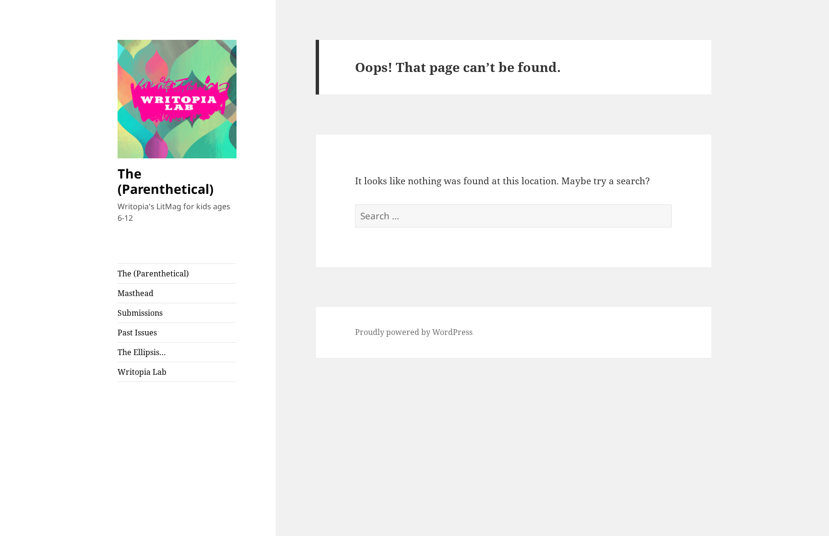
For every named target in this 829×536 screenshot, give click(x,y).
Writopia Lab (142, 372)
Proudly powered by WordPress (414, 332)
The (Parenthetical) (165, 181)
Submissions (140, 313)
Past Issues (137, 332)
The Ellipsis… (142, 352)
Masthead (136, 293)
